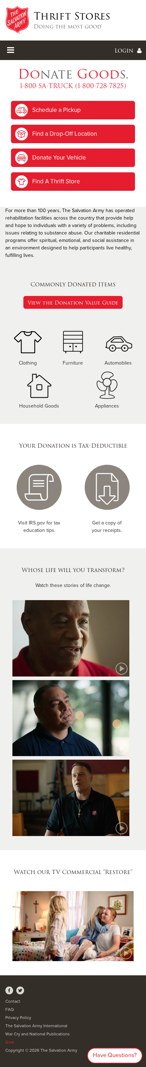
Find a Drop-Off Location (64, 134)
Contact (12, 1001)
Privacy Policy (18, 1017)
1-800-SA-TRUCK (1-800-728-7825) (73, 86)
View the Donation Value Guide (73, 303)
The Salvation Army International (36, 1025)
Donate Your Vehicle (59, 157)
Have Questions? (115, 1055)
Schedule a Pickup (56, 110)
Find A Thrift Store (56, 181)
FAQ (9, 1009)
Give (9, 1042)
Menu (73, 50)
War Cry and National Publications (37, 1033)
